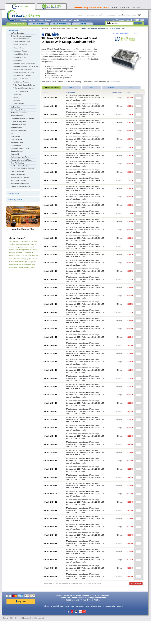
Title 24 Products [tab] (17, 172)
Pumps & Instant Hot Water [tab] (21, 160)
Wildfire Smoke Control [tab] (20, 178)
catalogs (101, 15)
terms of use (69, 606)
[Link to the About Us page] (114, 3)
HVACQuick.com (23, 15)
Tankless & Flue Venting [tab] (20, 166)
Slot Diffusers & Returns (22, 76)
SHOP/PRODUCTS (16, 24)
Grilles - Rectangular (20, 45)
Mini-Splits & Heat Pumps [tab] (20, 157)
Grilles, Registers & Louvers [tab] (21, 36)
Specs (71, 87)
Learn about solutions (21, 38)
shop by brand (15, 199)
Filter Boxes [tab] (15, 136)
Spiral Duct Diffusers (72, 28)
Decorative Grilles (19, 57)
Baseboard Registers (21, 51)
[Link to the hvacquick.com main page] (20, 6)
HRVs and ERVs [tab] (17, 142)
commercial (13, 193)
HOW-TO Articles (60, 24)
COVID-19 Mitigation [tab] (18, 122)
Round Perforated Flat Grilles (23, 73)
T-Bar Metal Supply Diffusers (23, 88)
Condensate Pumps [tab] (18, 124)
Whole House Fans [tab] (18, 175)
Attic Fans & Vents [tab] (18, 110)
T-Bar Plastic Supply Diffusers (24, 85)
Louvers (16, 97)
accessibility (110, 606)
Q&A (131, 87)
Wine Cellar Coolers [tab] (18, 180)
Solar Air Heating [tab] (17, 163)
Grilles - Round (18, 48)
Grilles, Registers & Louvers (57, 28)
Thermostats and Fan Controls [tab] (23, 169)
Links (91, 87)
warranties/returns (82, 606)
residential (44, 28)
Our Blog (82, 24)
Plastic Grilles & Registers (22, 69)
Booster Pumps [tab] (17, 116)
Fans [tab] (12, 133)
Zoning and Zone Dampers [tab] (21, 186)
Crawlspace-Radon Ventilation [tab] (22, 119)
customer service (91, 15)
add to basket (136, 584)
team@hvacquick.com (121, 20)
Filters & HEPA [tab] (16, 139)
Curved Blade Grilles (20, 54)
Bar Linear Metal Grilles (21, 42)
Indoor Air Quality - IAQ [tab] (20, 148)
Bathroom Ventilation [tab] (19, 113)
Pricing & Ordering (52, 87)
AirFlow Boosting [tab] (17, 33)
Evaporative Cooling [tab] (18, 130)
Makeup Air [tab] (15, 154)
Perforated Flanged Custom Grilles (25, 66)
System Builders (39, 24)
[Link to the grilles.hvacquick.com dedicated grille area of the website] (51, 6)
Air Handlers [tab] (15, 107)
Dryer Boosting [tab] (16, 127)
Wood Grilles (18, 94)
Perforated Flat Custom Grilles (24, 63)
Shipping (111, 87)
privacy (46, 606)
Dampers (16, 100)
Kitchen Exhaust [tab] (17, 151)
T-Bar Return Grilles (20, 91)
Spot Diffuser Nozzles (21, 82)
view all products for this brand (125, 33)
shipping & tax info (97, 606)
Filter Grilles (17, 60)
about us (81, 15)
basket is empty (132, 15)
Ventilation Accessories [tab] (20, 183)
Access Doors (18, 103)
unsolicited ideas (57, 606)
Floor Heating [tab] (16, 145)
